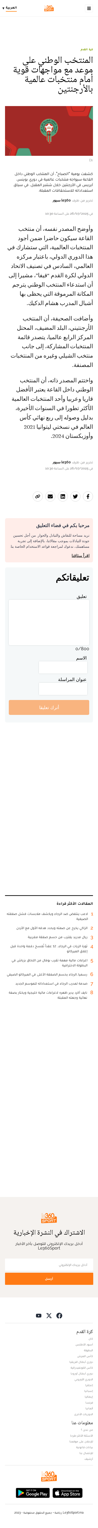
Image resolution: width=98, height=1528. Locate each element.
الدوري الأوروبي (83, 1379)
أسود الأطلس (84, 1344)
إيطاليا (89, 1396)
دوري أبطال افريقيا (81, 1362)
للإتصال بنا (86, 1453)
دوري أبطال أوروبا (82, 1373)
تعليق (82, 596)
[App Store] (68, 1492)
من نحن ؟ (87, 1430)
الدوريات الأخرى (83, 1414)
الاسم (81, 658)
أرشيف (88, 1459)
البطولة (88, 1350)
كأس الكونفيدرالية (82, 1367)
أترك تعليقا (49, 707)
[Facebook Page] (59, 1315)
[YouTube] (39, 1315)
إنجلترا (89, 1385)
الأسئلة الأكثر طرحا (81, 1435)
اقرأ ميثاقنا (80, 555)
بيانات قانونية (84, 1447)
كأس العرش (85, 1356)
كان (90, 1338)
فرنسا (89, 1402)
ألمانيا (89, 1408)
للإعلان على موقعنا (81, 1441)
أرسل (49, 1279)
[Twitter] (49, 1315)
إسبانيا (88, 1391)
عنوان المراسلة (72, 679)
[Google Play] (33, 1492)
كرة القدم (87, 49)
